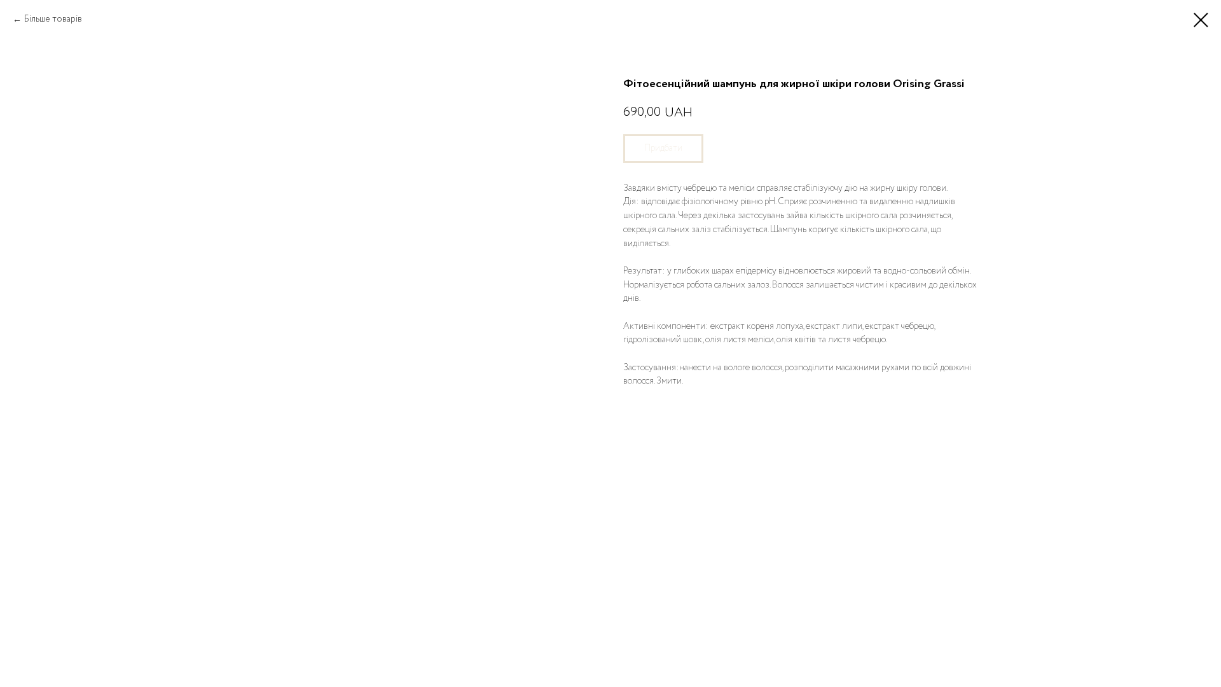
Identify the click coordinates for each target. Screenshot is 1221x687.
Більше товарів (54, 19)
